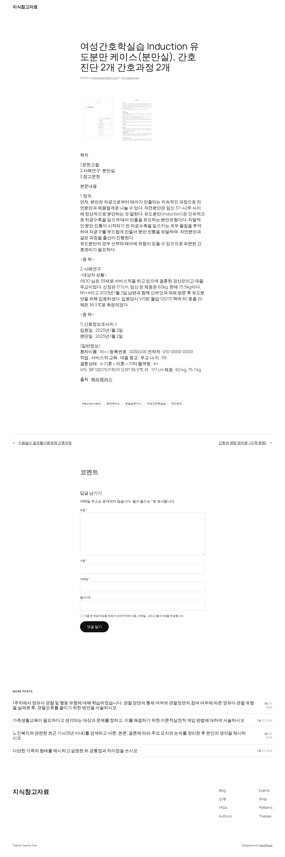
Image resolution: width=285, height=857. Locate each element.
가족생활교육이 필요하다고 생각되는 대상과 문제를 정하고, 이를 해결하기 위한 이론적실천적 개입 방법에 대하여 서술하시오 (128, 720)
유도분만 (176, 403)
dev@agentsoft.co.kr (105, 78)
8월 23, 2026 (268, 705)
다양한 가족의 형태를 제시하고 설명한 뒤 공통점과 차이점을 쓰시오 (75, 750)
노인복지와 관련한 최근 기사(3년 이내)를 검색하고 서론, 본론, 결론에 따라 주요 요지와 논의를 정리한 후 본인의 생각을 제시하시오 (129, 735)
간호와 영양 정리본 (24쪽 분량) (242, 442)
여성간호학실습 (156, 403)
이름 (83, 560)
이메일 (85, 579)
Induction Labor (91, 403)
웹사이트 (85, 597)
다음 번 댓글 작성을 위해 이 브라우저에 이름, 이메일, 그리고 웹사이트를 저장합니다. (134, 616)
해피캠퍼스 (101, 379)
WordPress (265, 845)
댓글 (83, 510)
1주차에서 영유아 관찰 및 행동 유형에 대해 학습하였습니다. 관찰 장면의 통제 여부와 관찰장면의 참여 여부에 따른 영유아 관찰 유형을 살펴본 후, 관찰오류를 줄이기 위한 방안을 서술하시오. (133, 705)
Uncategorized (130, 78)
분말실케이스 (133, 403)
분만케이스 (113, 403)
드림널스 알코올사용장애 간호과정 (45, 442)
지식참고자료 (25, 7)
